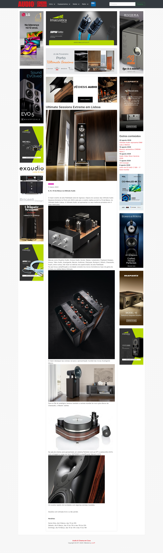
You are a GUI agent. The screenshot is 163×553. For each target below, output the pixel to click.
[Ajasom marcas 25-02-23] (131, 73)
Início (51, 4)
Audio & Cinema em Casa (81, 540)
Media (75, 4)
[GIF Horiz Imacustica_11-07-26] (81, 45)
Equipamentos (63, 4)
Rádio (84, 4)
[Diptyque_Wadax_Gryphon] (81, 73)
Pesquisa (140, 4)
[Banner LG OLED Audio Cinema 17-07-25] (31, 65)
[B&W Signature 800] (131, 267)
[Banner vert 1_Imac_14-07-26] (131, 364)
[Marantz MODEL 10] (131, 325)
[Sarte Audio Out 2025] (31, 123)
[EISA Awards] (93, 4)
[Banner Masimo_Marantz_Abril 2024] (131, 131)
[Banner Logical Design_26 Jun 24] (81, 102)
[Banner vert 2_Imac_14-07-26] (31, 280)
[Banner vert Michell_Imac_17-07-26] (31, 162)
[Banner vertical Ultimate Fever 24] (31, 241)
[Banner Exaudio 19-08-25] (31, 201)
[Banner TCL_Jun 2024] (131, 210)
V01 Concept (124, 163)
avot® (93, 543)
